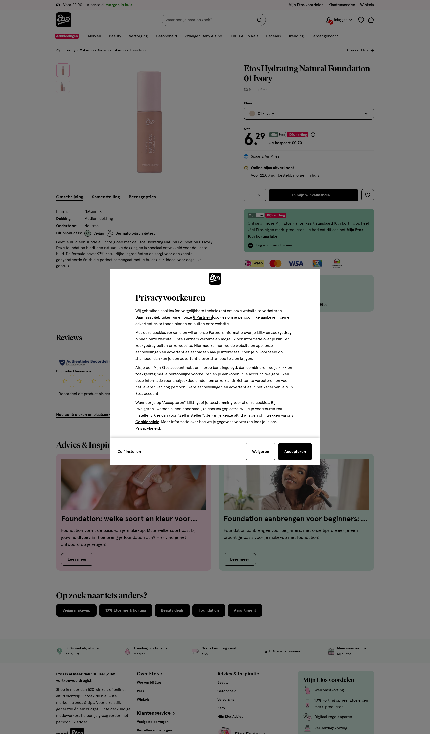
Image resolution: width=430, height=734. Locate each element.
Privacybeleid (147, 428)
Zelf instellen (129, 452)
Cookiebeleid (147, 422)
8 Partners (202, 317)
